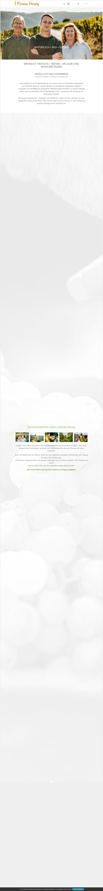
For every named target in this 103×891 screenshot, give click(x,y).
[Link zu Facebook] (84, 4)
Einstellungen (78, 889)
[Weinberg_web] (66, 437)
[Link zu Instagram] (87, 4)
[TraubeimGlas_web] (37, 437)
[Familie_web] (22, 437)
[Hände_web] (51, 437)
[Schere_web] (80, 437)
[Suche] (64, 3)
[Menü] (68, 3)
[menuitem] (64, 3)
